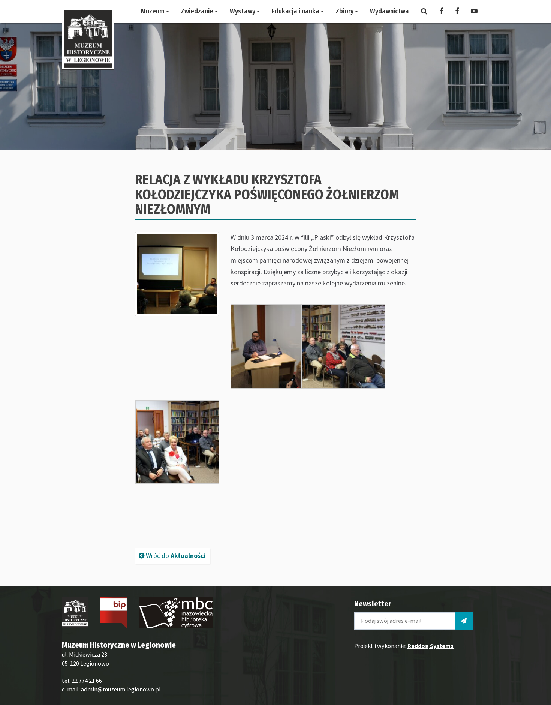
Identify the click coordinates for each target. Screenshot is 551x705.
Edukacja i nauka (296, 11)
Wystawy (243, 11)
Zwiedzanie (198, 11)
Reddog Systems (430, 646)
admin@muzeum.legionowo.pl (121, 689)
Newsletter (372, 603)
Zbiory (345, 11)
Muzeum (153, 11)
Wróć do (175, 555)
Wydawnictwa (389, 11)
